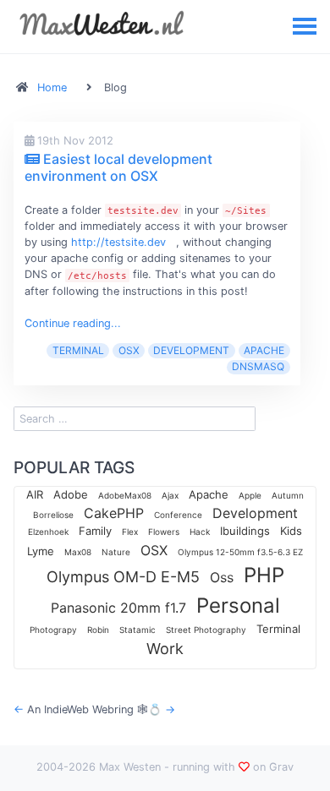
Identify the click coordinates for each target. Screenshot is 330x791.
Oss (222, 577)
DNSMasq (258, 366)
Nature (116, 552)
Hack (200, 531)
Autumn (288, 495)
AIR (34, 494)
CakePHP (114, 513)
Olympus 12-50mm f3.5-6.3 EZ (240, 552)
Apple (250, 495)
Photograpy (53, 630)
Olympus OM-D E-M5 (123, 577)
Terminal (78, 350)
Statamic (137, 630)
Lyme (40, 551)
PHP (264, 575)
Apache (264, 350)
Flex (130, 531)
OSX (129, 350)
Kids (291, 530)
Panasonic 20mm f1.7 (118, 607)
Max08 (77, 552)
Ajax (170, 495)
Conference (178, 515)
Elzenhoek (48, 531)
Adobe (70, 494)
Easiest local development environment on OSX (118, 166)
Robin (98, 630)
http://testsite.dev (118, 242)
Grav (281, 767)
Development (191, 350)
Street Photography (206, 630)
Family (95, 530)
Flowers (163, 531)
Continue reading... (73, 323)
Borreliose (53, 515)
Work (165, 648)
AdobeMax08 (124, 495)
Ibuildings (245, 530)
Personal (238, 605)
